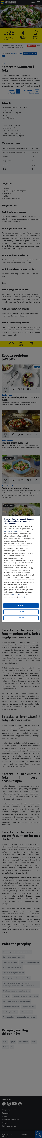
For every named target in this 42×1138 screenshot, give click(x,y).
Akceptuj (21, 606)
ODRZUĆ (21, 612)
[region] (21, 569)
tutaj (23, 597)
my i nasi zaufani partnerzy (14, 531)
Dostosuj (21, 618)
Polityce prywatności (17, 594)
